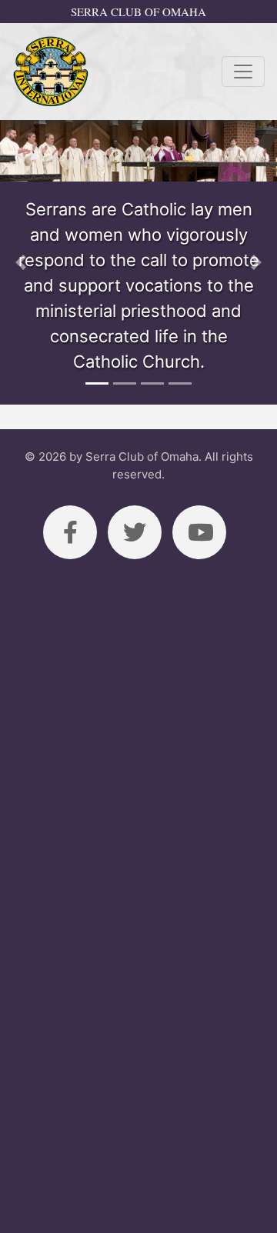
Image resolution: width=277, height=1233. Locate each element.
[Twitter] (135, 532)
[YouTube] (199, 532)
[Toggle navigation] (243, 71)
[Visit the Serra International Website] (50, 71)
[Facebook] (70, 532)
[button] (21, 262)
